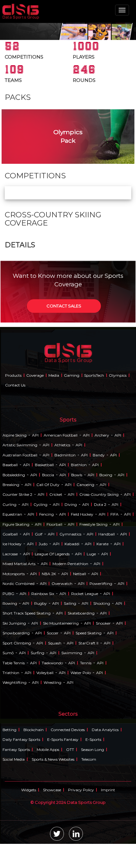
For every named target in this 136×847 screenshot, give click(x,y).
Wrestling (52, 682)
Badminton (65, 455)
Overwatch (62, 583)
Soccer (53, 633)
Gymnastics (70, 534)
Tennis (85, 663)
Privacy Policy (81, 790)
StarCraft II (88, 643)
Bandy (99, 455)
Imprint (108, 790)
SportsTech (94, 375)
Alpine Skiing (15, 435)
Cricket (55, 494)
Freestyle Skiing (93, 524)
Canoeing (85, 484)
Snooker (103, 623)
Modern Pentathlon (70, 563)
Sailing (70, 603)
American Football (60, 435)
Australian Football (20, 455)
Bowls (76, 475)
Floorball (54, 524)
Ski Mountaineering (61, 623)
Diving (71, 504)
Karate (102, 544)
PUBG (8, 593)
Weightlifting (15, 682)
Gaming (71, 375)
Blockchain (33, 729)
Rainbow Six (42, 593)
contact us (15, 385)
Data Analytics (105, 729)
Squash (54, 643)
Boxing (105, 475)
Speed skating (89, 633)
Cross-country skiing (99, 494)
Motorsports (14, 573)
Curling (9, 504)
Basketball (44, 464)
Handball (106, 534)
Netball (79, 573)
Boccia (48, 475)
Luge (91, 554)
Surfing (37, 653)
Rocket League (84, 593)
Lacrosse (10, 554)
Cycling (40, 504)
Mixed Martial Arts (19, 563)
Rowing (10, 603)
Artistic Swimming (20, 445)
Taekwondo (52, 663)
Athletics (62, 445)
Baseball (10, 464)
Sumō (8, 653)
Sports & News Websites (53, 759)
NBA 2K (49, 573)
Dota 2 (100, 504)
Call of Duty (47, 484)
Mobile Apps (48, 749)
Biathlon (79, 464)
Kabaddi (72, 544)
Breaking (11, 484)
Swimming (71, 653)
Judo (43, 544)
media (53, 375)
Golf (38, 534)
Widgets (28, 790)
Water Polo (81, 672)
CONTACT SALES (63, 305)
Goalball (10, 534)
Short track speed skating (27, 613)
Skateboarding (81, 613)
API (35, 435)
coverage (35, 375)
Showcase (52, 790)
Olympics (118, 375)
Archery (102, 435)
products (13, 375)
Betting (9, 729)
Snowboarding (16, 633)
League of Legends (52, 554)
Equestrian (12, 514)
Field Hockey (82, 514)
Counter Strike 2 (17, 494)
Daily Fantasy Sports (21, 739)
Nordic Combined (18, 583)
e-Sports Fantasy (62, 739)
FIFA (114, 514)
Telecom (88, 759)
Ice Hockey (12, 544)
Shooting (101, 603)
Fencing (46, 514)
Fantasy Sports (16, 749)
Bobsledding (14, 475)
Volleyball (44, 672)
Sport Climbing (17, 643)
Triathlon (11, 672)
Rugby (40, 603)
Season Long (92, 749)
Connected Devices (68, 729)
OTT (70, 749)
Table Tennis (14, 663)
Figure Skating (16, 524)
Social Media (14, 759)
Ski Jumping (14, 623)
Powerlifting (101, 583)
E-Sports (93, 739)
